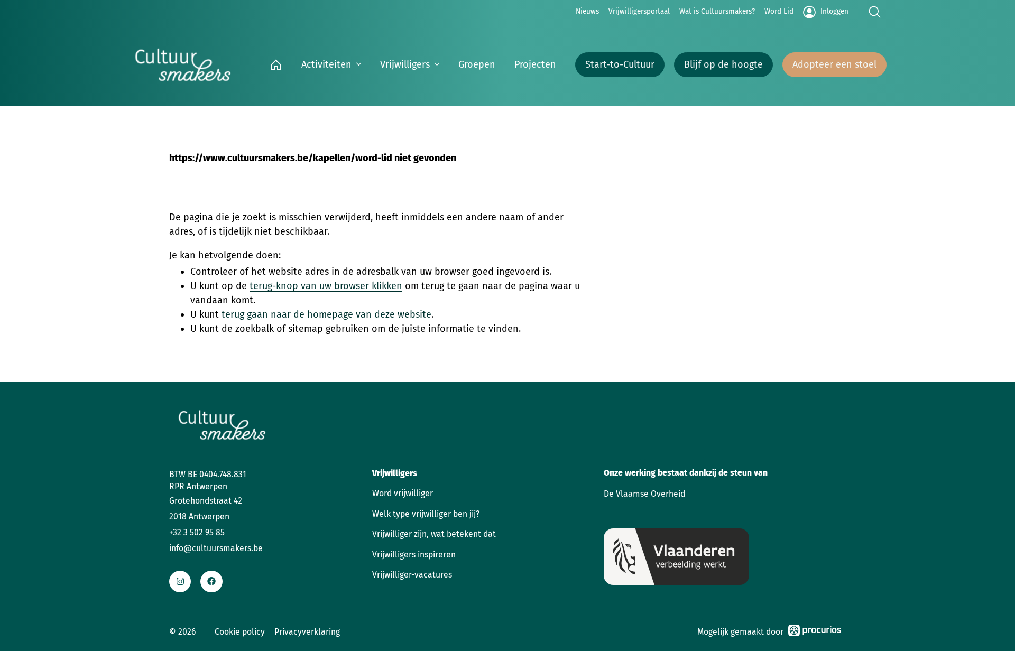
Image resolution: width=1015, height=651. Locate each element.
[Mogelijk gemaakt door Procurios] (814, 632)
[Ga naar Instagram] (180, 581)
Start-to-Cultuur (619, 64)
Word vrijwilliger (402, 493)
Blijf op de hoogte (723, 64)
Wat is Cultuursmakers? (717, 11)
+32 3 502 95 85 (197, 532)
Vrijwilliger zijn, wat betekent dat (434, 534)
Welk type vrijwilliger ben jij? (425, 514)
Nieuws (587, 11)
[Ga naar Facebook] (211, 581)
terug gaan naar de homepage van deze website (326, 314)
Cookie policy (240, 632)
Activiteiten (326, 64)
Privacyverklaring (307, 632)
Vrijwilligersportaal (639, 11)
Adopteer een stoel (834, 64)
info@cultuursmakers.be (216, 548)
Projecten (535, 64)
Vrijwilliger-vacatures (412, 575)
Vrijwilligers (405, 64)
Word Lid (778, 11)
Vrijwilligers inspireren (414, 555)
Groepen (476, 64)
